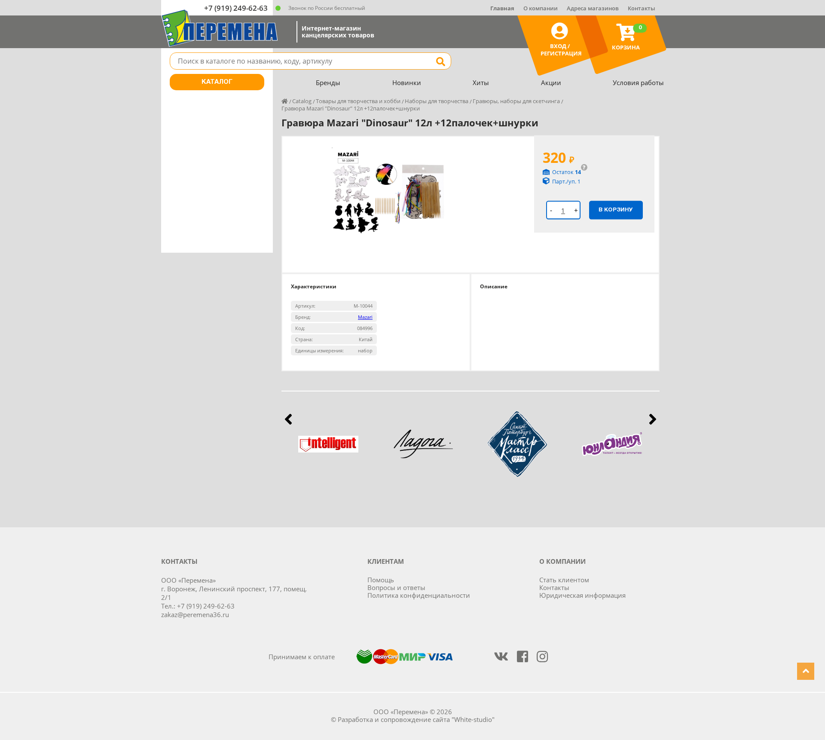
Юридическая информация (582, 595)
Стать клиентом (564, 579)
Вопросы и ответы (396, 587)
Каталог (217, 82)
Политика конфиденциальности (418, 595)
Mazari (365, 317)
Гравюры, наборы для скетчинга (516, 101)
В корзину (616, 209)
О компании (540, 8)
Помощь (380, 579)
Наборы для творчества (436, 101)
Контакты (641, 8)
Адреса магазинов (593, 8)
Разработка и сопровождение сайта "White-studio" (416, 719)
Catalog (302, 101)
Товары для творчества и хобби (358, 101)
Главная (502, 8)
